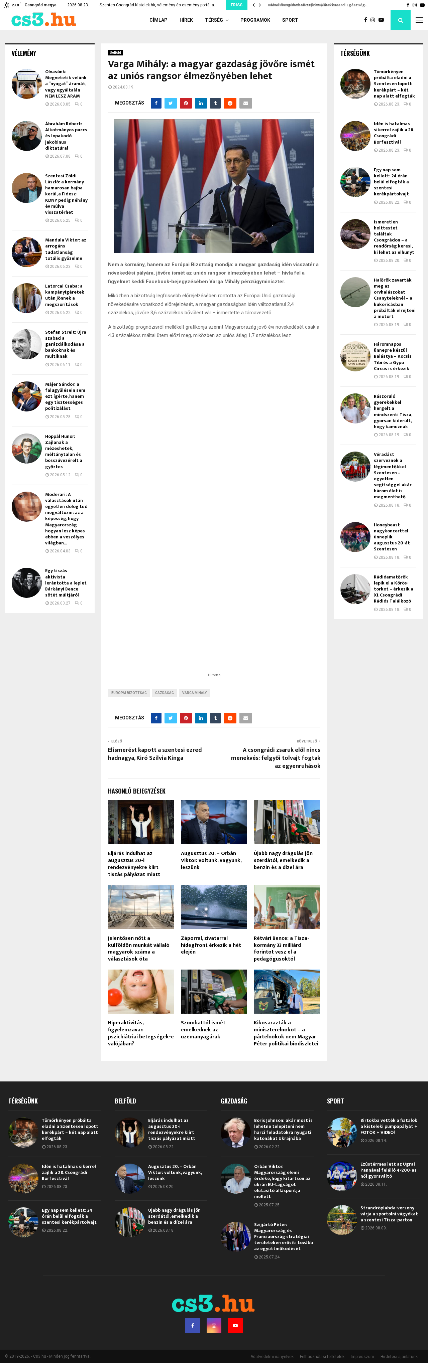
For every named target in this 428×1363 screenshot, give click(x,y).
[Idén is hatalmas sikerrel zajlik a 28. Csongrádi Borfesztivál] (355, 136)
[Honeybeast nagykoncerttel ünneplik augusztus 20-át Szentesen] (355, 537)
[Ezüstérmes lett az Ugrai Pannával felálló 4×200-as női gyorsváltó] (342, 1176)
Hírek (186, 20)
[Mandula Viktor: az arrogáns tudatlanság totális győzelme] (27, 252)
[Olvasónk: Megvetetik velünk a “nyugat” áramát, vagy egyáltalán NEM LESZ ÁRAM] (27, 84)
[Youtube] (383, 20)
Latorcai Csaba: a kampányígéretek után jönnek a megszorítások (64, 295)
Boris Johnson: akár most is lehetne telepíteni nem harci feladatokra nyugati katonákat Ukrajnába (283, 1130)
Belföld (115, 52)
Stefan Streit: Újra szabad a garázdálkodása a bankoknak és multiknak (65, 344)
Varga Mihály (194, 693)
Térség (214, 20)
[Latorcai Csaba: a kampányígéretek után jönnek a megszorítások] (27, 298)
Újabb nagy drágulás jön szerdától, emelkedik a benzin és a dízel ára (283, 860)
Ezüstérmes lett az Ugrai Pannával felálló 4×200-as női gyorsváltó (388, 1170)
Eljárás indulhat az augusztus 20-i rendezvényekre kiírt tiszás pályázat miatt (134, 864)
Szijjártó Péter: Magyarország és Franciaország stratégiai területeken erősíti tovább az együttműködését (283, 1237)
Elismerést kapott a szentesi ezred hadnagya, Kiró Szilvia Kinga (155, 754)
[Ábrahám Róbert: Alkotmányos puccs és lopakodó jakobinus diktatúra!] (27, 136)
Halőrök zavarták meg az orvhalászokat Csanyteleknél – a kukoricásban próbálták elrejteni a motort (395, 298)
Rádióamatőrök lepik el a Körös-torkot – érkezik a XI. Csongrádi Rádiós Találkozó (393, 589)
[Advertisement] (214, 628)
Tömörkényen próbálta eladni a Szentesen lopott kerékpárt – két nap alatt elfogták (394, 84)
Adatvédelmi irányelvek (272, 1356)
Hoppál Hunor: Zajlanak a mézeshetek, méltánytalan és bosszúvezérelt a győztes (63, 452)
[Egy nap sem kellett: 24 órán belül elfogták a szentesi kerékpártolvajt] (355, 182)
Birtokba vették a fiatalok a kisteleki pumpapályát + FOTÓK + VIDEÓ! (388, 1126)
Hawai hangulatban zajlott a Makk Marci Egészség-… (316, 5)
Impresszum (362, 1356)
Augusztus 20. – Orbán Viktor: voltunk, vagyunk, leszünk (211, 860)
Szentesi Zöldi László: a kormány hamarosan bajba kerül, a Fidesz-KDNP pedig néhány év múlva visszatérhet (66, 194)
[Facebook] (367, 20)
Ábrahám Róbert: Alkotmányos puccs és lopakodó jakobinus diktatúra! (66, 136)
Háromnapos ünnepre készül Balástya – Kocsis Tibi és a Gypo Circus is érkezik (393, 356)
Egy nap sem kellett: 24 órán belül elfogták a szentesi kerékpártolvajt (391, 182)
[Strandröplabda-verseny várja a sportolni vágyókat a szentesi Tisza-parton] (342, 1220)
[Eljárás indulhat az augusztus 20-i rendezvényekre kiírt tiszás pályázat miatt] (130, 1133)
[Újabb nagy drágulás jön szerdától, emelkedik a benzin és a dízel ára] (130, 1222)
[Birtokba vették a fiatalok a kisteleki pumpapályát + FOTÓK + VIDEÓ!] (342, 1133)
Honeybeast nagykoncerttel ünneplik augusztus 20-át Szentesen (392, 537)
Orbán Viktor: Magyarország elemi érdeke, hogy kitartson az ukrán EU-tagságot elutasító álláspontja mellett (282, 1182)
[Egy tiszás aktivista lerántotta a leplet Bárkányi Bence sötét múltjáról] (27, 583)
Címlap (158, 20)
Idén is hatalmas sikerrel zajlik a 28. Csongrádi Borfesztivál (394, 133)
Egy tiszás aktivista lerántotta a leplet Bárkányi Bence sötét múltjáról (66, 583)
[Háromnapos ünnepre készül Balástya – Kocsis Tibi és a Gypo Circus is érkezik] (355, 356)
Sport (290, 20)
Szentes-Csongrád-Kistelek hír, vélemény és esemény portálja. (157, 5)
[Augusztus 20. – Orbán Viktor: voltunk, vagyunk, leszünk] (130, 1179)
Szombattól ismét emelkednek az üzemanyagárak (203, 1029)
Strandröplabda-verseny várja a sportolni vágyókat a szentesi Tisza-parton (389, 1214)
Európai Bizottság (129, 693)
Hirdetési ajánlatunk (399, 1356)
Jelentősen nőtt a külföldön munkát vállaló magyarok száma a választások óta (139, 949)
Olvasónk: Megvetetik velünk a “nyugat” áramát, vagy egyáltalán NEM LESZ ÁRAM (66, 84)
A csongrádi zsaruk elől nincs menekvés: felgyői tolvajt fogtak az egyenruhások (275, 758)
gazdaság (164, 693)
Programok (255, 20)
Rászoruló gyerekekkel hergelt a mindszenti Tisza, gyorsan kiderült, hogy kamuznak (393, 411)
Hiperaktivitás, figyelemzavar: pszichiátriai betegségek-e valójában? (141, 1033)
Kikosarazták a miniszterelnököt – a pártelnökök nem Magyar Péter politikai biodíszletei (286, 1033)
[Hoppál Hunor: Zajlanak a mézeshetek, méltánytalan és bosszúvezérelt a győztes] (27, 449)
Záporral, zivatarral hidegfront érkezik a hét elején (211, 945)
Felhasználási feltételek (322, 1356)
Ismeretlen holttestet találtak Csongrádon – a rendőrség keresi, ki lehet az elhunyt (394, 237)
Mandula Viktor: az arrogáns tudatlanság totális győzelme (65, 249)
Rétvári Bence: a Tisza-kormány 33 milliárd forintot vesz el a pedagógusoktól (281, 949)
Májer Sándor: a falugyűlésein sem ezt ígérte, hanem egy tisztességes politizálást (65, 396)
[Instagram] (374, 20)
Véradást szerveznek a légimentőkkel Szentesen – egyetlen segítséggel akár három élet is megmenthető (393, 476)
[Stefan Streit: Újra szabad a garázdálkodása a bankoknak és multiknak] (27, 344)
